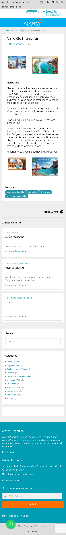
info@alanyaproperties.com (20, 474)
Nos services (25, 264)
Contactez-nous (10, 480)
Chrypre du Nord (14, 362)
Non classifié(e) (17, 30)
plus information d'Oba (16, 196)
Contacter (33, 531)
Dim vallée (32, 192)
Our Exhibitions (13, 395)
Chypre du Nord (13, 365)
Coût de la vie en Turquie (17, 369)
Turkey (10, 398)
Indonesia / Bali (13, 380)
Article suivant (51, 212)
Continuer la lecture (15, 251)
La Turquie (11, 384)
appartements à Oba (15, 192)
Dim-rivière (45, 192)
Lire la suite (7, 452)
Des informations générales (19, 376)
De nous (10, 373)
